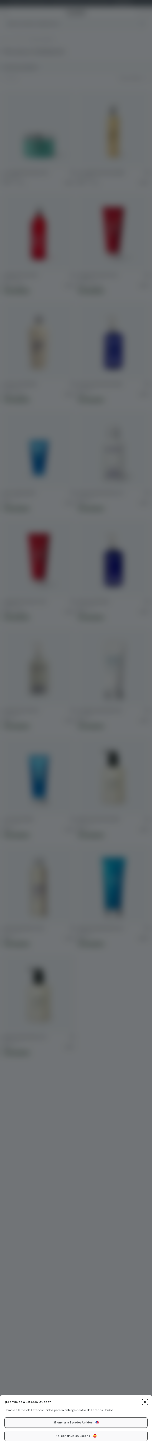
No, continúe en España (72, 1436)
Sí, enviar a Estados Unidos (72, 1422)
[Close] (145, 1402)
